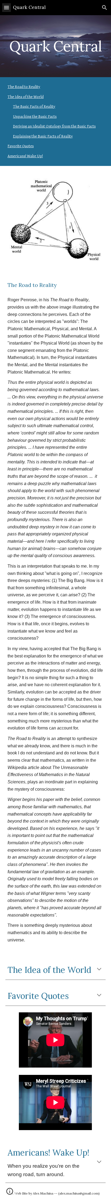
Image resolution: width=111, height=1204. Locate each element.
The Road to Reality (24, 86)
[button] (6, 7)
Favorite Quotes (21, 146)
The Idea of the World (26, 96)
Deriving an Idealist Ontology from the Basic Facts (54, 126)
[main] (55, 46)
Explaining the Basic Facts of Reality (43, 136)
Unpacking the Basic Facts (35, 116)
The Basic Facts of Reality (34, 106)
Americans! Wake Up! (25, 156)
